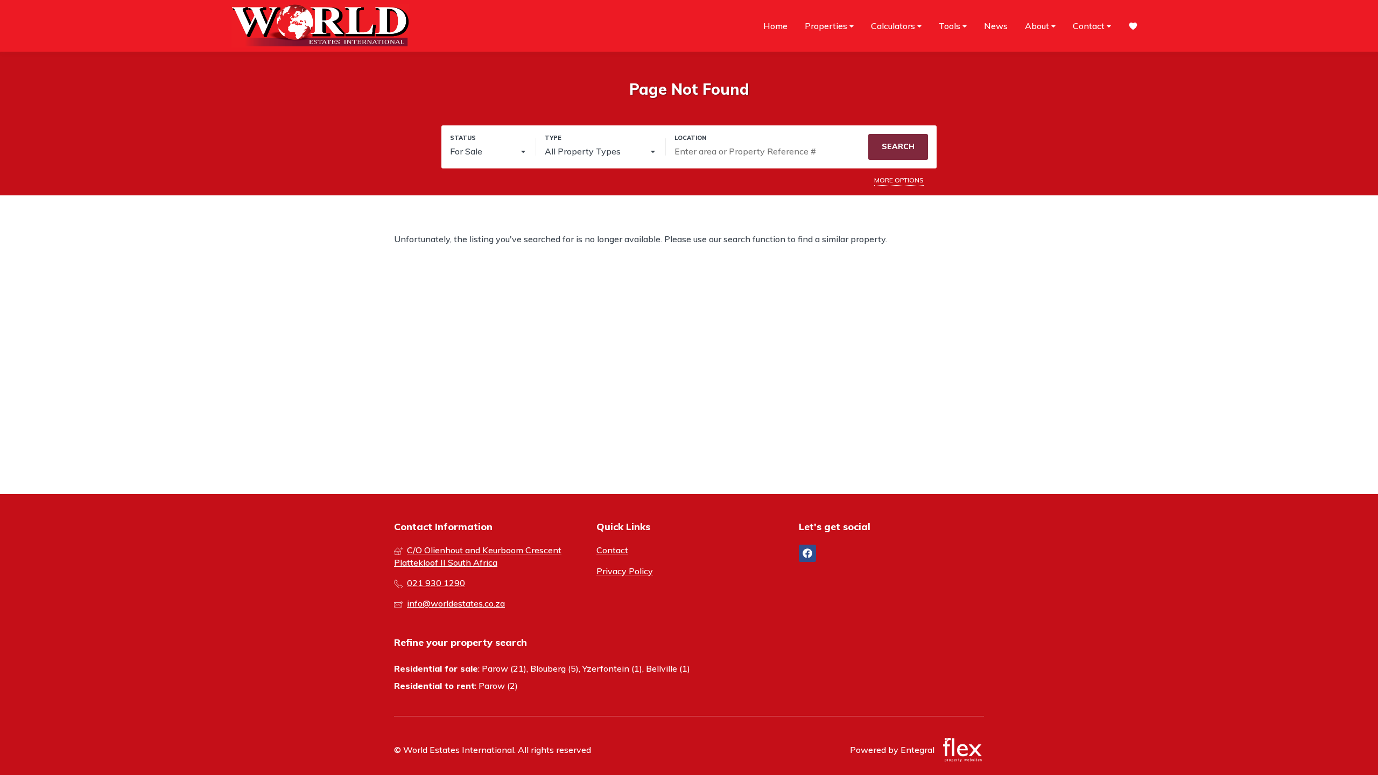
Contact (1090, 25)
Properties (827, 25)
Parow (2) (498, 685)
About (1038, 25)
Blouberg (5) (554, 668)
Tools (950, 25)
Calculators (894, 25)
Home (775, 25)
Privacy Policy (624, 571)
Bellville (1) (668, 668)
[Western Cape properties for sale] (320, 25)
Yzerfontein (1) (612, 668)
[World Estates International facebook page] (807, 553)
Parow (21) (504, 668)
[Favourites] (1133, 26)
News (996, 25)
